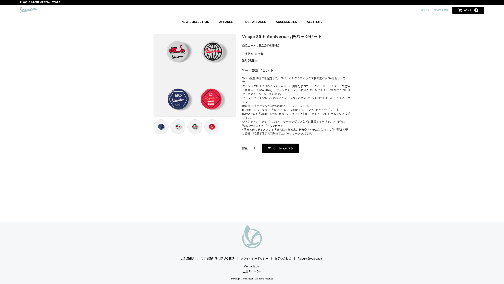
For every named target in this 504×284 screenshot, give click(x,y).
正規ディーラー (252, 271)
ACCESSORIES (286, 22)
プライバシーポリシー (254, 258)
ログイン (425, 10)
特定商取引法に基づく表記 (217, 258)
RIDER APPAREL (254, 22)
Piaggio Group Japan (310, 258)
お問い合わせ (283, 258)
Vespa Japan (252, 266)
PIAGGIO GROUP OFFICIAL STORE (40, 2)
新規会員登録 (441, 10)
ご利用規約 (188, 258)
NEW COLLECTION (195, 22)
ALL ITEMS (314, 22)
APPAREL (226, 22)
